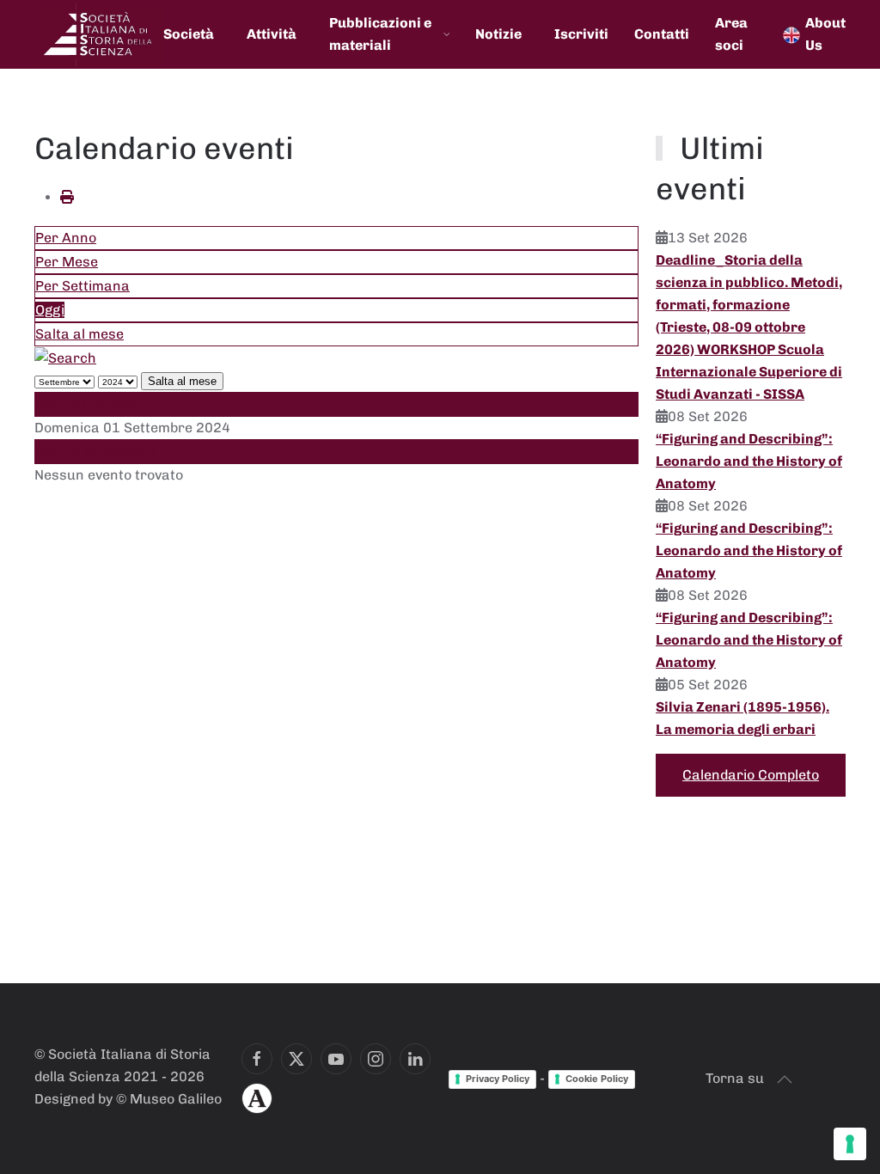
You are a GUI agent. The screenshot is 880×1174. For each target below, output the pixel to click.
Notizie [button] (498, 34)
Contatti (661, 34)
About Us (825, 34)
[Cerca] (65, 357)
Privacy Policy (497, 1079)
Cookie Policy (596, 1079)
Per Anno (65, 237)
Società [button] (188, 34)
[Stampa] (67, 197)
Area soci (731, 34)
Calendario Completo (750, 775)
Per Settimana (82, 286)
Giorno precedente (96, 403)
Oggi (49, 310)
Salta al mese (79, 334)
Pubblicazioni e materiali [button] (380, 34)
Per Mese (66, 262)
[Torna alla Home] (98, 34)
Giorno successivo (95, 451)
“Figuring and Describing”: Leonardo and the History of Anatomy (749, 461)
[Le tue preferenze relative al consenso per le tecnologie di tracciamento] (850, 1144)
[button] (785, 1079)
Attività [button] (271, 34)
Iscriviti (581, 34)
